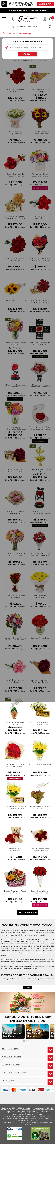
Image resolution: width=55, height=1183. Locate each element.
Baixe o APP (45, 4)
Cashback (44, 19)
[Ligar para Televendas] (13, 19)
